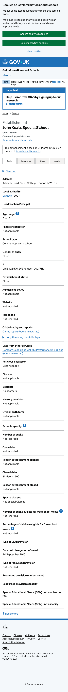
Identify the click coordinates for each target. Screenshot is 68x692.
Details (9, 161)
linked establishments (28, 151)
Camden (7, 195)
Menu (5, 75)
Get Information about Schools (20, 70)
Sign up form (14, 104)
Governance (26, 161)
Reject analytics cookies (34, 43)
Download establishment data (17, 139)
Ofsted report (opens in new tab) (20, 331)
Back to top (11, 613)
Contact (6, 635)
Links (42, 161)
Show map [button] (11, 171)
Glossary (18, 635)
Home (5, 113)
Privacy (31, 638)
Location (57, 161)
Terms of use (44, 635)
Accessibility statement (13, 642)
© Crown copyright (34, 684)
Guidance (30, 635)
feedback (57, 81)
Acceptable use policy (13, 638)
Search (15, 113)
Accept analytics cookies (34, 33)
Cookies (42, 638)
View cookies (34, 51)
